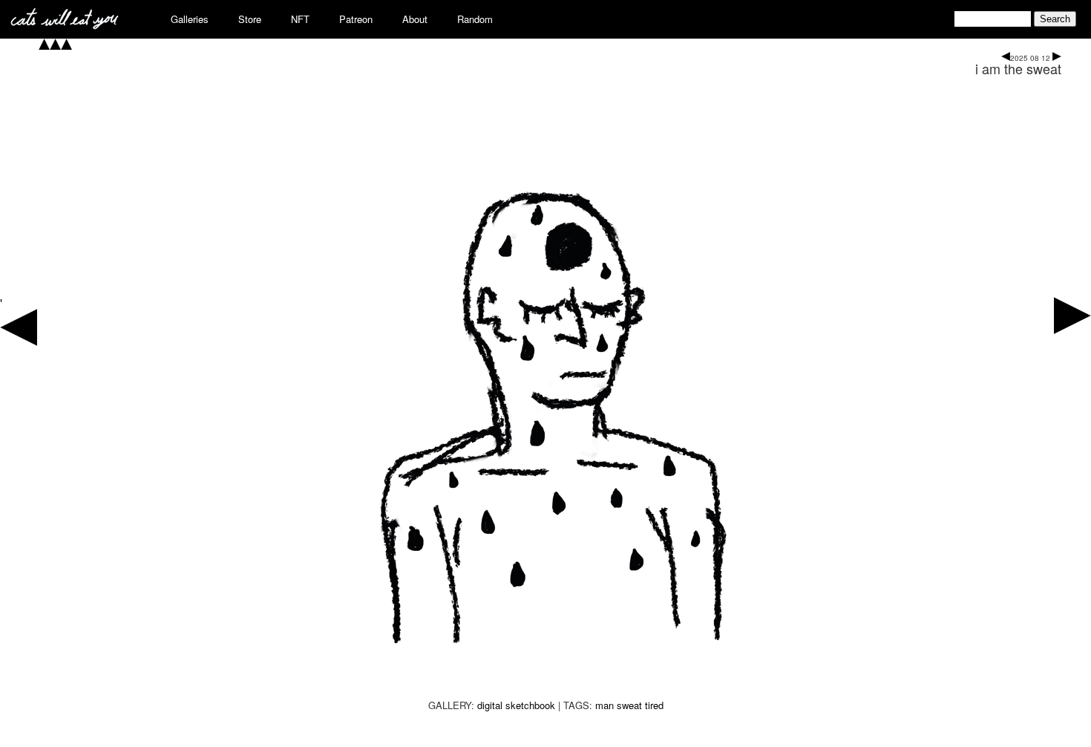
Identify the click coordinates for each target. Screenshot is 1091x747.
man (604, 705)
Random (475, 19)
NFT (300, 19)
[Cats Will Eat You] (64, 24)
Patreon (356, 19)
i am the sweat (1018, 68)
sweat (629, 705)
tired (654, 705)
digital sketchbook (516, 705)
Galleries (190, 19)
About (414, 19)
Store (249, 19)
